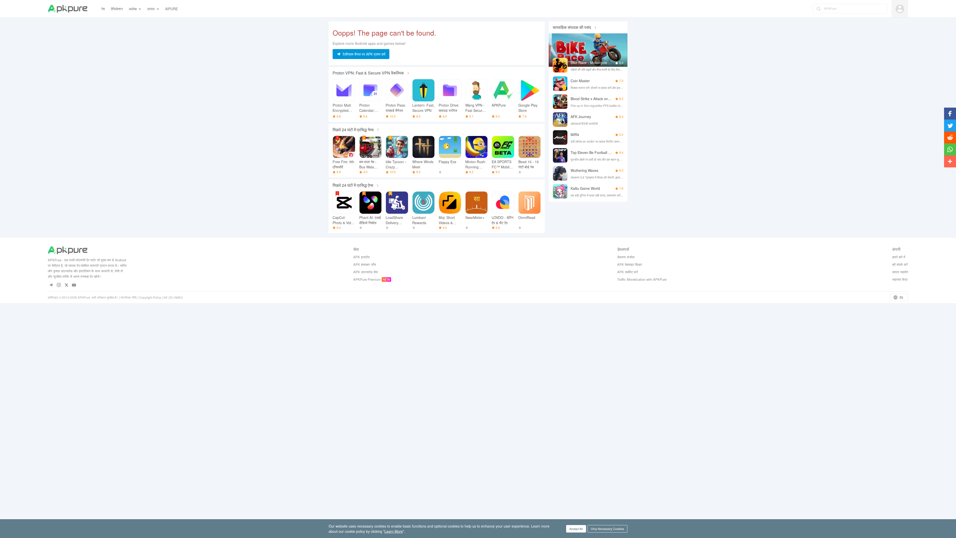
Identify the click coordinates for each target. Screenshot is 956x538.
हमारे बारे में (898, 257)
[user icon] (900, 8)
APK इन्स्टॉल (361, 257)
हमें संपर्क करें (900, 264)
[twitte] (66, 285)
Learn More (393, 531)
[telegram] (51, 285)
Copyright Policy (150, 297)
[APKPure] (67, 9)
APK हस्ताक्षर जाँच (364, 264)
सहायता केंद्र (900, 279)
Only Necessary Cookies (607, 529)
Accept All (576, 529)
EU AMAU (176, 297)
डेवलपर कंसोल (626, 257)
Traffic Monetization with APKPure (641, 279)
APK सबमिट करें (627, 271)
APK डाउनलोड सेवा (365, 271)
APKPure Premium (367, 279)
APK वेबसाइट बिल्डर (629, 264)
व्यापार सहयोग (900, 271)
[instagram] (59, 285)
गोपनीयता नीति (128, 297)
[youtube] (74, 285)
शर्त (165, 297)
